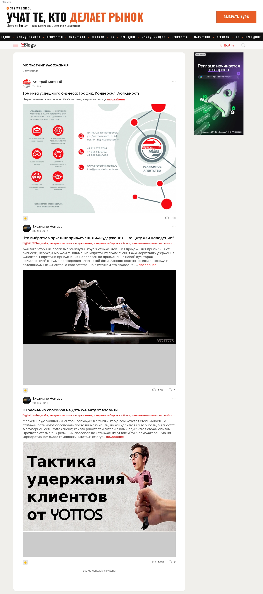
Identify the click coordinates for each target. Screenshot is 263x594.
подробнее (116, 99)
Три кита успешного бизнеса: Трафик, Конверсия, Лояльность (81, 93)
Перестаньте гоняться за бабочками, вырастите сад (64, 99)
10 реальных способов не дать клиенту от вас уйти (70, 409)
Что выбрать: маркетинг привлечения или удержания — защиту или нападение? (98, 237)
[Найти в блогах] (243, 45)
